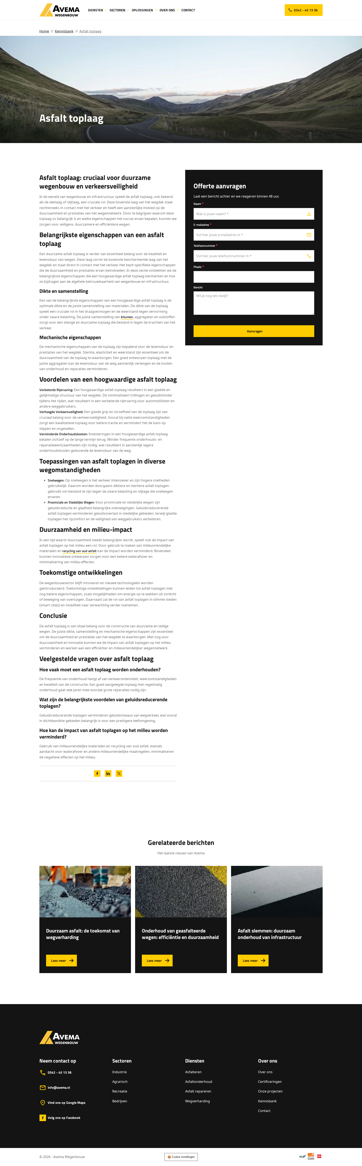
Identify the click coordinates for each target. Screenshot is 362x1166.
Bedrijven (119, 1101)
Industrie (119, 1072)
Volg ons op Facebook (64, 1117)
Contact (264, 1110)
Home (44, 31)
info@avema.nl (59, 1087)
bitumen (127, 316)
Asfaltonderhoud (198, 1081)
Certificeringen (270, 1081)
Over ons (265, 1072)
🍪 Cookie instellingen (181, 1156)
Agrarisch (120, 1081)
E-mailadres (203, 224)
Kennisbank (64, 31)
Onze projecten (270, 1091)
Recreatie (119, 1091)
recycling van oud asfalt (79, 550)
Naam (199, 203)
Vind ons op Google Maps (66, 1102)
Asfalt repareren (198, 1091)
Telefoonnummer (206, 245)
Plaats (199, 266)
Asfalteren (193, 1072)
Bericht (198, 287)
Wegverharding (197, 1101)
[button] (98, 10)
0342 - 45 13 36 (59, 1072)
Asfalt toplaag (90, 31)
